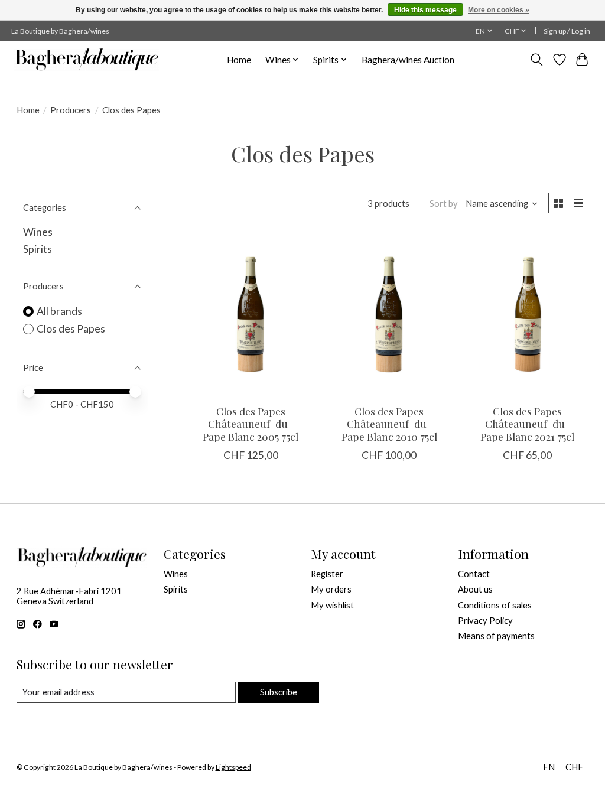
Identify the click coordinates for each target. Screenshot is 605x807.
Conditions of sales (495, 605)
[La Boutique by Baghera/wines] (86, 59)
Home (239, 59)
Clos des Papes (71, 329)
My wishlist (332, 605)
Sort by (444, 204)
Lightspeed (233, 767)
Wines (38, 232)
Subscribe (278, 692)
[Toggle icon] (536, 59)
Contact (474, 574)
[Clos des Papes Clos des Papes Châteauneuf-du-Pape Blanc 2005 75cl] (251, 314)
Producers (70, 110)
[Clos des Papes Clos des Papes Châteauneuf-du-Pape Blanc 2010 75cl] (389, 314)
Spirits (37, 249)
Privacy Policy (485, 621)
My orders (331, 589)
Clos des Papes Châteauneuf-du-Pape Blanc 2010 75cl (389, 423)
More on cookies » (498, 10)
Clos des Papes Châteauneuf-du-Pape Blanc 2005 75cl (250, 423)
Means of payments (496, 636)
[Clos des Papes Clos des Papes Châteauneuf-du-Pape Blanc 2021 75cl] (528, 314)
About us (475, 589)
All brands (59, 311)
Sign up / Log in (567, 31)
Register (327, 574)
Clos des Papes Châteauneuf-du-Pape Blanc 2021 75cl (527, 423)
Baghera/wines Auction (408, 59)
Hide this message (425, 10)
